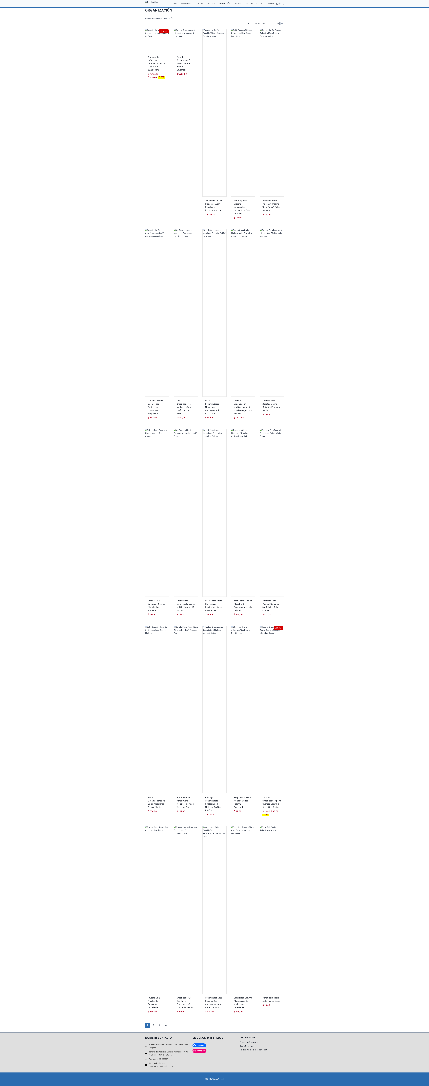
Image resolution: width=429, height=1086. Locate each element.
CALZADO (260, 4)
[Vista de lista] (282, 23)
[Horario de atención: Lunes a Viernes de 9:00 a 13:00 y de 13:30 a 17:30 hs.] (167, 1054)
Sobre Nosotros (246, 1046)
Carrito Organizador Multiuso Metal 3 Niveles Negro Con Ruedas (243, 407)
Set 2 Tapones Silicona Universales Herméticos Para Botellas (242, 207)
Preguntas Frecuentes (249, 1042)
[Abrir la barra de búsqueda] (283, 4)
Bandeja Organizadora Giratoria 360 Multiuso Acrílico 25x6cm (213, 804)
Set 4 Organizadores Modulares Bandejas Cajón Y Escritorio (213, 407)
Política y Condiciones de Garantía (254, 1050)
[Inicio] (146, 19)
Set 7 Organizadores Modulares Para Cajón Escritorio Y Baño (185, 407)
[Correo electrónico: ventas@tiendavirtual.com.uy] (167, 1065)
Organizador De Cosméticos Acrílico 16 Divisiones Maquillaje (155, 407)
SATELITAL (250, 4)
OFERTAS (270, 4)
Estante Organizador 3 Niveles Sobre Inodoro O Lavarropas (183, 63)
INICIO (175, 4)
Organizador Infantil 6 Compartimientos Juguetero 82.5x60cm (156, 63)
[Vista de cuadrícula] (278, 23)
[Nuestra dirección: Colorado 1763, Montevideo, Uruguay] (167, 1046)
